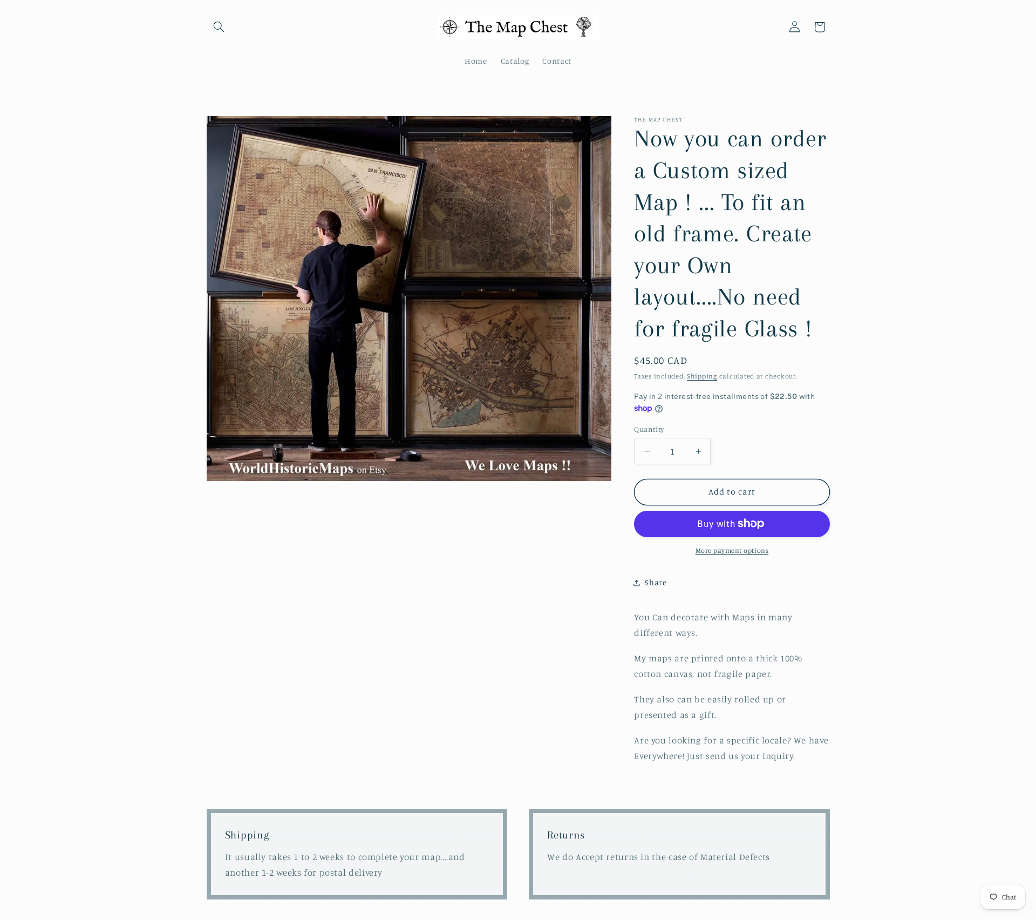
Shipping (702, 376)
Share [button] (655, 582)
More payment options (732, 550)
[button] (219, 27)
